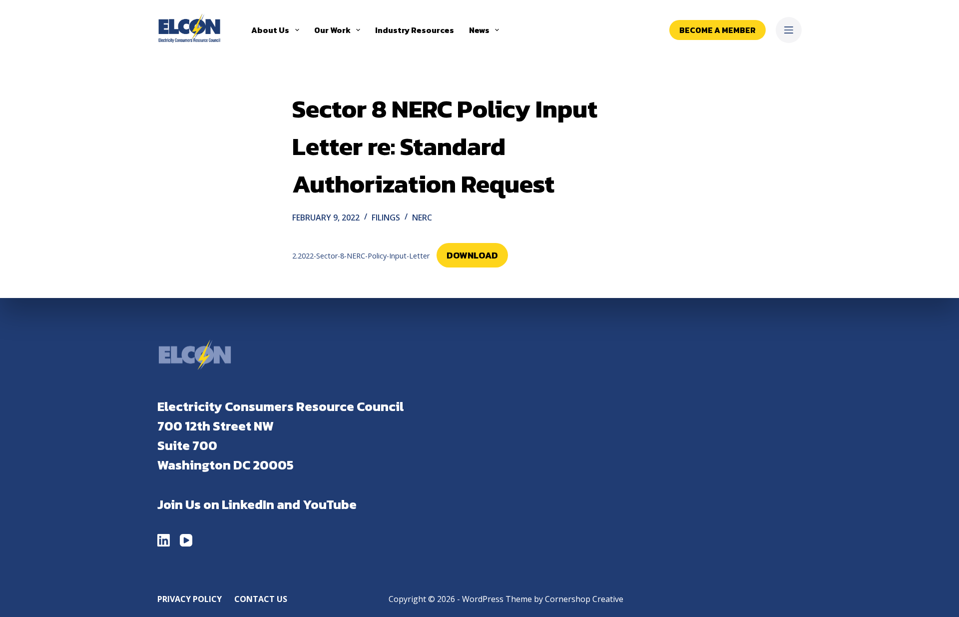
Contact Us (260, 599)
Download (472, 255)
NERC (422, 217)
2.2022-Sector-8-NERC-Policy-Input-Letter (361, 255)
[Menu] (789, 30)
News (479, 30)
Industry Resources (414, 30)
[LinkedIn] (163, 540)
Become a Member (717, 30)
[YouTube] (186, 540)
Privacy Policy (189, 599)
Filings (386, 217)
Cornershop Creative (584, 599)
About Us (270, 30)
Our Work (332, 30)
